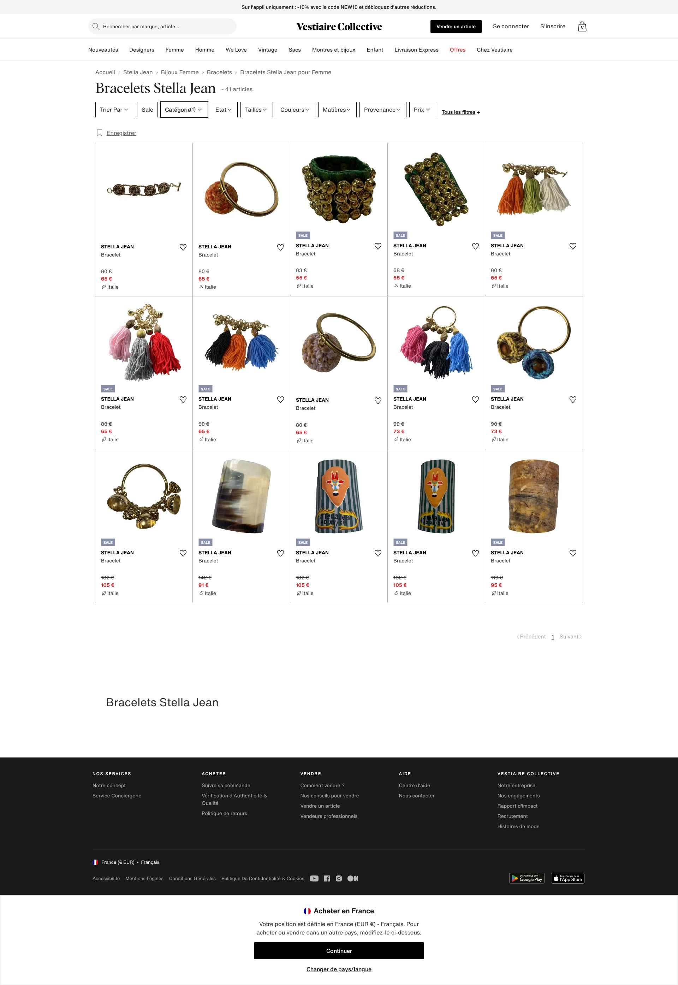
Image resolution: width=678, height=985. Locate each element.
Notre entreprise (516, 785)
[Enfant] (389, 50)
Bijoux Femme (180, 72)
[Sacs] (306, 50)
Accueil (105, 72)
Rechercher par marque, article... (141, 26)
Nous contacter (417, 796)
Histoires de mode (519, 826)
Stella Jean (138, 72)
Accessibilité (106, 878)
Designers (141, 50)
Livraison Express (416, 50)
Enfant (375, 50)
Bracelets (219, 72)
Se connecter (511, 26)
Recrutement (513, 816)
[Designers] (160, 50)
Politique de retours (224, 813)
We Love (236, 50)
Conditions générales (192, 878)
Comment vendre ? (322, 785)
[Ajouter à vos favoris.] (183, 247)
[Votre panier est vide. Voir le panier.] (582, 26)
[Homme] (220, 50)
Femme (175, 50)
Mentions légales (144, 878)
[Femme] (189, 50)
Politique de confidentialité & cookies (262, 878)
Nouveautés (103, 50)
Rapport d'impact (518, 806)
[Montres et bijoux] (361, 50)
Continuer (339, 950)
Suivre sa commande (226, 785)
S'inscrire (552, 26)
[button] (582, 26)
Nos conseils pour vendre (329, 796)
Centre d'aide (414, 785)
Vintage (267, 50)
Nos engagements (519, 796)
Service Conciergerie (117, 796)
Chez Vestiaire (495, 50)
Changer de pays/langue (339, 969)
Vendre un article (456, 26)
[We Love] (252, 50)
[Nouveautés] (123, 50)
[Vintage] (283, 50)
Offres (458, 50)
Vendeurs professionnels (328, 816)
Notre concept (109, 785)
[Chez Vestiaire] (518, 50)
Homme (205, 50)
